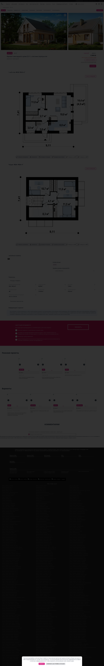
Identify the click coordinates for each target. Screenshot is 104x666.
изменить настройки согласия (56, 664)
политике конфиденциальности (38, 661)
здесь (72, 661)
